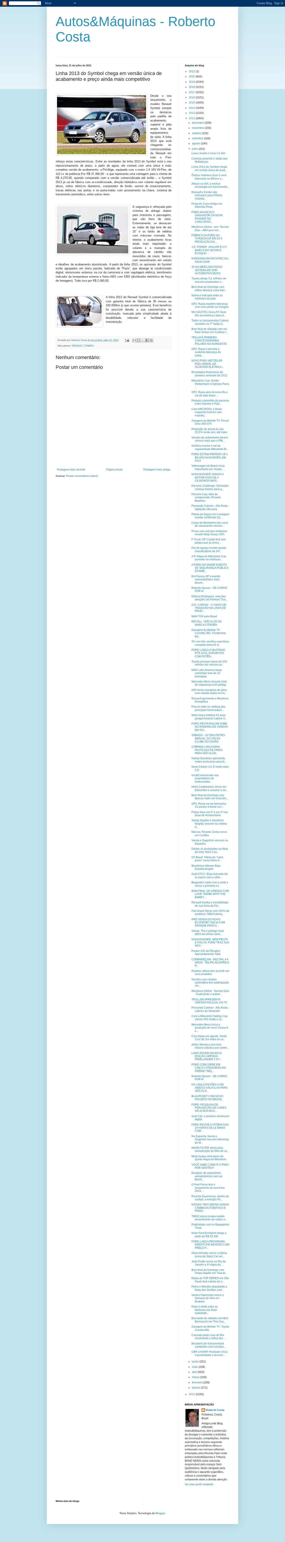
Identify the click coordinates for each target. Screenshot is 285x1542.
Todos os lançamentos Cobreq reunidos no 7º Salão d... (209, 322)
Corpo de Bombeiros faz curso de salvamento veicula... (209, 524)
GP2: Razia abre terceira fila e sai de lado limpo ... (209, 394)
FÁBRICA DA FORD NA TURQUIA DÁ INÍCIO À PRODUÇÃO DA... (206, 238)
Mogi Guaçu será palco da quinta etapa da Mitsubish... (209, 1158)
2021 (192, 71)
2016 (192, 97)
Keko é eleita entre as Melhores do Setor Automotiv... (204, 1310)
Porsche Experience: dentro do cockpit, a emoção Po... (210, 1198)
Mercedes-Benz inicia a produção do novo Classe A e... (209, 1028)
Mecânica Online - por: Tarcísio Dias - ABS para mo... (210, 228)
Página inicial (114, 469)
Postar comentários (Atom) (82, 476)
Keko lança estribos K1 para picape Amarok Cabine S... (209, 717)
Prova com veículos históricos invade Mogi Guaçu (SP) (209, 533)
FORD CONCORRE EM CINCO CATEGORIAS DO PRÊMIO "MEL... (208, 1068)
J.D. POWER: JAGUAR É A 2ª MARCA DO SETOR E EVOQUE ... (209, 250)
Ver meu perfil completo (199, 1484)
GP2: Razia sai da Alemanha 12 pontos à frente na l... (208, 805)
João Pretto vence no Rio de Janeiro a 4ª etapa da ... (208, 1263)
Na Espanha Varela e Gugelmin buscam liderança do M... (210, 1139)
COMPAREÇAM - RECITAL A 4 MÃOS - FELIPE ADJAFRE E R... (210, 962)
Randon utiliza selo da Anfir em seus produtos (210, 972)
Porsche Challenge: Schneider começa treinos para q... (210, 487)
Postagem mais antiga (156, 469)
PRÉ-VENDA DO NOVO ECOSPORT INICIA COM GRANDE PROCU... (208, 922)
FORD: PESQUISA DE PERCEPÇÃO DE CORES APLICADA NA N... (208, 1108)
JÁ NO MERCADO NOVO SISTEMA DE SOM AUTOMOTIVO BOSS (206, 270)
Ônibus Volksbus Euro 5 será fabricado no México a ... (208, 177)
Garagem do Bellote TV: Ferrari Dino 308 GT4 (210, 422)
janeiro (196, 1387)
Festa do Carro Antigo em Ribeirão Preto (206, 205)
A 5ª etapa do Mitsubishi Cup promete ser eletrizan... (208, 558)
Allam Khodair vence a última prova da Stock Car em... (209, 1254)
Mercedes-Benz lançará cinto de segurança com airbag (209, 683)
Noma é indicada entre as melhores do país (207, 297)
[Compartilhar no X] (142, 340)
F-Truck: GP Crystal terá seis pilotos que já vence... (208, 541)
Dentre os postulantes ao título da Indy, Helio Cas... (209, 850)
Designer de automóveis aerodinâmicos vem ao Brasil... (206, 1176)
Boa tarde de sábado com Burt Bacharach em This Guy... (209, 1320)
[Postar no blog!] (138, 340)
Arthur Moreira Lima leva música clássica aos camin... (210, 1046)
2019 (192, 81)
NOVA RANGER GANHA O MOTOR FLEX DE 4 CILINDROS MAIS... (207, 477)
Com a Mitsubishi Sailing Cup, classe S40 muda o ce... (209, 1018)
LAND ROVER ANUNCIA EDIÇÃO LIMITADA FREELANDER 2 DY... (206, 1056)
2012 (192, 118)
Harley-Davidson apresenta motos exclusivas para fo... (209, 760)
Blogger (160, 1513)
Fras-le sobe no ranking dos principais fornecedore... (208, 708)
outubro (197, 133)
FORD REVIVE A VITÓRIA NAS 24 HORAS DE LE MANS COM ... (210, 1128)
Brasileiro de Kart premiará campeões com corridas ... (208, 1345)
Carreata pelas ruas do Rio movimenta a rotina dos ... (208, 1337)
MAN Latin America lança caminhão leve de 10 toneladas (206, 673)
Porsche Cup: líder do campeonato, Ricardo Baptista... (206, 497)
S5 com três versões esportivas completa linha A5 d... (210, 643)
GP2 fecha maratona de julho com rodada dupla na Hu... (209, 691)
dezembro (198, 122)
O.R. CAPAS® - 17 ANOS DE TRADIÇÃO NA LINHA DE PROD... (208, 608)
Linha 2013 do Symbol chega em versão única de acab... (209, 168)
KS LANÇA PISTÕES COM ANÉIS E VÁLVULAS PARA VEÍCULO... (209, 1088)
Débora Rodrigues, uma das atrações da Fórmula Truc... (209, 598)
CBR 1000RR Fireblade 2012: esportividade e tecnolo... (209, 1353)
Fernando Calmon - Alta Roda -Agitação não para (210, 507)
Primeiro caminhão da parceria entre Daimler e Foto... (210, 402)
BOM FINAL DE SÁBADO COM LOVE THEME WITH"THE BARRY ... (210, 894)
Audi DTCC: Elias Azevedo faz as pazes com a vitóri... (209, 875)
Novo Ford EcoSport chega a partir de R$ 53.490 (208, 1234)
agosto (196, 143)
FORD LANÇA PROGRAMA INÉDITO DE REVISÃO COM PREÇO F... (210, 1244)
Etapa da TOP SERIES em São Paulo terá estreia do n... (210, 1280)
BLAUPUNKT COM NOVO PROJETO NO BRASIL (207, 1098)
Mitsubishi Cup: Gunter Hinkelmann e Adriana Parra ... (210, 384)
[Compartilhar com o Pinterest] (151, 340)
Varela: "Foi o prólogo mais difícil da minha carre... (207, 932)
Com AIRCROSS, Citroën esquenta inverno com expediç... (206, 412)
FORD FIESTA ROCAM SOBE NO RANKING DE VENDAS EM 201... (209, 727)
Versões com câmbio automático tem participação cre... (210, 982)
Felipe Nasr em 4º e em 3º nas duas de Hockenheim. (209, 814)
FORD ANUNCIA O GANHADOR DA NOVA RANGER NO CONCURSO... (206, 217)
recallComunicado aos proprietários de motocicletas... (205, 778)
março (196, 1377)
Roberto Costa (215, 1410)
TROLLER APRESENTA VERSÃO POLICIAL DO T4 (209, 1001)
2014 (192, 107)
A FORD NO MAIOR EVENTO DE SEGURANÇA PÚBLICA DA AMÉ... (209, 568)
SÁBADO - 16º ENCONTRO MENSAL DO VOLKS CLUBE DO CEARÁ (208, 738)
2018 (192, 87)
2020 (192, 76)
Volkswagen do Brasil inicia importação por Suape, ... (208, 467)
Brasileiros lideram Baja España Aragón (205, 867)
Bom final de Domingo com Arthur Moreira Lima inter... (209, 288)
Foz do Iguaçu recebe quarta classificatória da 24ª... (208, 549)
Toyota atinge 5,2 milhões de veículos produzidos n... (208, 280)
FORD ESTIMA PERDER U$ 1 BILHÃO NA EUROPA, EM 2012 (209, 457)
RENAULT (77, 345)
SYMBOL (89, 345)
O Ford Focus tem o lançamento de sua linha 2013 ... (208, 1188)
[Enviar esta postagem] (127, 340)
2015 (192, 102)
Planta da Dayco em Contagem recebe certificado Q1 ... (210, 516)
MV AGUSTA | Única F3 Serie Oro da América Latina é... (208, 314)
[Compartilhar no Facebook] (147, 340)
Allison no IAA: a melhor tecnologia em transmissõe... (210, 185)
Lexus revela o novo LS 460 (208, 153)
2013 (192, 113)
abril (195, 1372)
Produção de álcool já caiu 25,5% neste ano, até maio (209, 431)
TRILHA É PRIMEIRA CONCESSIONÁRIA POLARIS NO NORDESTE (209, 340)
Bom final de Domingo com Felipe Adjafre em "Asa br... (209, 1271)
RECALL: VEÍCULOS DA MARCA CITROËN (206, 623)
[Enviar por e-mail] (134, 340)
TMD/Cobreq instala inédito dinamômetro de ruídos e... (209, 1218)
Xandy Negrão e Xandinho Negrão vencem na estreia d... (209, 823)
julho (195, 148)
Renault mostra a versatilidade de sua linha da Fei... (209, 904)
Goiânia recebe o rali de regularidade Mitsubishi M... (209, 447)
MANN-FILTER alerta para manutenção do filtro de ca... (210, 1149)
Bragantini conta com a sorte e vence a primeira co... (209, 884)
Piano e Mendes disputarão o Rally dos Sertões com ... (209, 1288)
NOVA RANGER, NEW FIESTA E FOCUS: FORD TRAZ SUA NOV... (210, 942)
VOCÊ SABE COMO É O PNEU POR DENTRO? (210, 1166)
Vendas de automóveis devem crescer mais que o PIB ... (209, 439)
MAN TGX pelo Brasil (204, 616)
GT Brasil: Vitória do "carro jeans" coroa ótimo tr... (207, 859)
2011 (192, 1394)
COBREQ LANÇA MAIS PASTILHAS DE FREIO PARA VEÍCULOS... (206, 750)
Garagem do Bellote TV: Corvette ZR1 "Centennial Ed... (208, 633)
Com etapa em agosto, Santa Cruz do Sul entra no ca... (209, 1038)
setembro (198, 138)
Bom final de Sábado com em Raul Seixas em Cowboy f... (209, 330)
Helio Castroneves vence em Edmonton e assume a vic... (209, 788)
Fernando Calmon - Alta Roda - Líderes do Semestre (210, 1009)
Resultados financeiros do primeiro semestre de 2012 (209, 374)
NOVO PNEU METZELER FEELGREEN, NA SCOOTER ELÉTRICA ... (207, 364)
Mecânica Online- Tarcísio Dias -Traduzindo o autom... (210, 992)
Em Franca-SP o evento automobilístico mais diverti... (205, 579)
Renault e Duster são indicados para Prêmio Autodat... (206, 195)
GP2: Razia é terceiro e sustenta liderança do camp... (206, 352)
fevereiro (197, 1382)
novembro (198, 127)
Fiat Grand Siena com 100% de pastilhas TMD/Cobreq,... (210, 912)
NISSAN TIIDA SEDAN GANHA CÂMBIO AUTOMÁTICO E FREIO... (210, 1208)
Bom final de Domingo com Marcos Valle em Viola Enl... (209, 797)
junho (196, 1361)
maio (195, 1366)
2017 (192, 92)
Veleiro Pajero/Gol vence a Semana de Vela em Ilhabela (207, 1298)
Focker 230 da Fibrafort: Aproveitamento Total (205, 952)
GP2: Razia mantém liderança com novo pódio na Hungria (209, 305)
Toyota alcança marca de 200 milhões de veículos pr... (209, 663)
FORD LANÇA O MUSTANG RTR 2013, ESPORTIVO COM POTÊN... (208, 653)
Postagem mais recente (71, 469)
